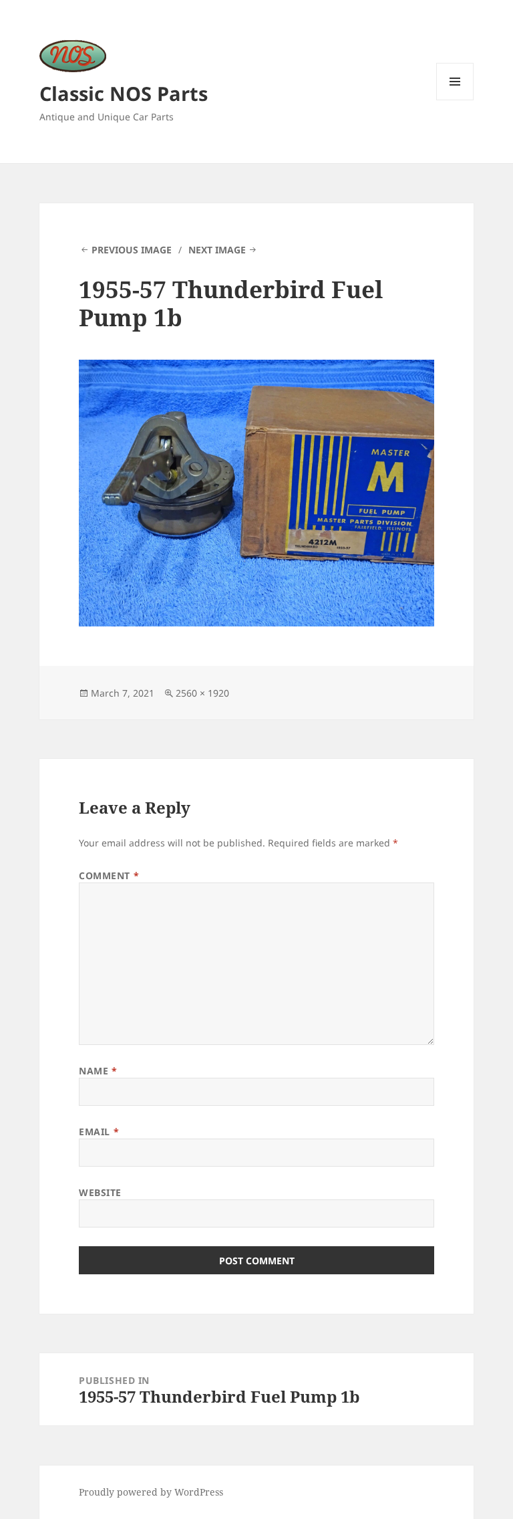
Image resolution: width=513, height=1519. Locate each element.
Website (100, 1192)
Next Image (217, 249)
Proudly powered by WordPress (151, 1492)
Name (98, 1070)
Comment (109, 875)
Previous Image (132, 249)
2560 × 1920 (202, 693)
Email (99, 1131)
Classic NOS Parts (123, 93)
